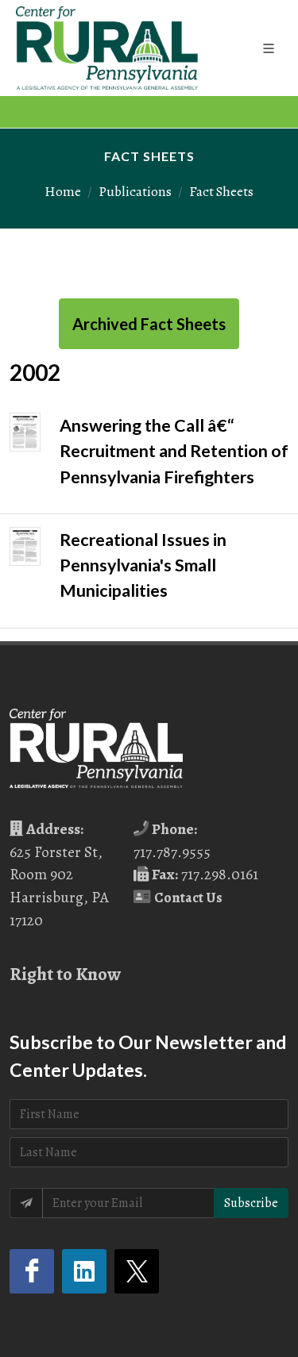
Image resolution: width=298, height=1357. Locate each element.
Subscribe (251, 1203)
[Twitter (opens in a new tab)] (136, 1271)
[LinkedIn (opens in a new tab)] (84, 1271)
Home (63, 191)
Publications (135, 191)
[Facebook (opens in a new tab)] (32, 1271)
